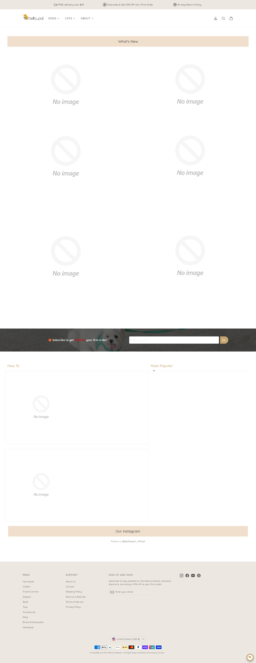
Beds (25, 601)
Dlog (25, 617)
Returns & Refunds (76, 596)
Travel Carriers (31, 591)
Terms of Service (75, 601)
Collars (26, 586)
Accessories (29, 612)
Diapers (27, 596)
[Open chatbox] (250, 657)
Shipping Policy (74, 591)
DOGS (52, 18)
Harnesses (28, 581)
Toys (25, 606)
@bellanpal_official (133, 541)
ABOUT (86, 18)
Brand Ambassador (33, 622)
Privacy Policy (73, 606)
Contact (70, 586)
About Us (71, 581)
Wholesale (28, 627)
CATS (69, 18)
